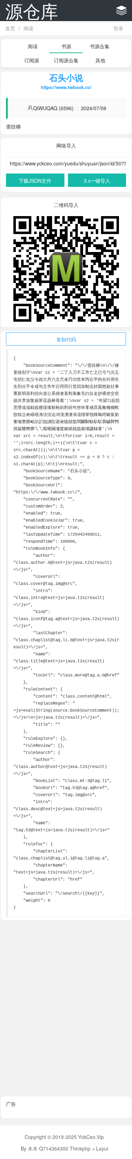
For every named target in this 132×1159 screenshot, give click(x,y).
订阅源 (31, 60)
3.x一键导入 (97, 180)
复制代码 (66, 339)
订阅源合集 (66, 60)
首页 (10, 28)
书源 (66, 46)
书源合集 (99, 46)
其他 (100, 60)
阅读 (28, 28)
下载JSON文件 (35, 180)
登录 (118, 28)
